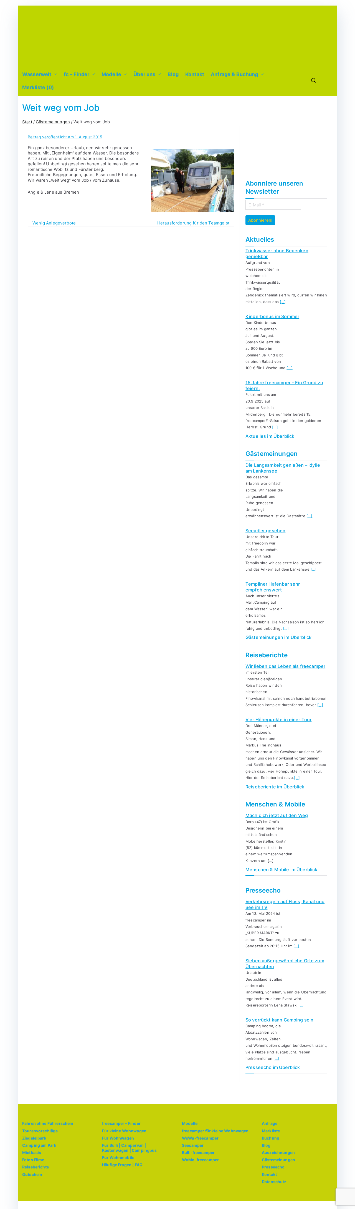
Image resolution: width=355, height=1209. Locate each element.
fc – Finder (77, 74)
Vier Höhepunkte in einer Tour (278, 719)
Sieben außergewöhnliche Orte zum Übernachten (284, 963)
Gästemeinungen (278, 1159)
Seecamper (193, 1145)
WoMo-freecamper (200, 1159)
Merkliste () (38, 87)
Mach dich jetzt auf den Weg (276, 815)
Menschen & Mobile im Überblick (281, 869)
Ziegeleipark (34, 1138)
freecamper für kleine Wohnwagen (215, 1130)
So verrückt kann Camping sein (279, 1020)
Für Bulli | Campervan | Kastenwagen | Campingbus (129, 1148)
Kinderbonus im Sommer (272, 316)
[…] (283, 301)
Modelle (111, 74)
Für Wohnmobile (118, 1157)
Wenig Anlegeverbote (54, 223)
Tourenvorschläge (40, 1130)
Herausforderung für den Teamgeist (193, 223)
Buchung (270, 1138)
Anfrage (269, 1123)
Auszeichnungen (278, 1152)
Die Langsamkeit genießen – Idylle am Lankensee (282, 468)
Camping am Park (39, 1145)
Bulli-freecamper (198, 1152)
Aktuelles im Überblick (269, 436)
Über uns (144, 74)
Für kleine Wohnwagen (124, 1130)
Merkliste (271, 1130)
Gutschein (32, 1174)
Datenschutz (274, 1181)
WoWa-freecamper (200, 1138)
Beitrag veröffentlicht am (65, 136)
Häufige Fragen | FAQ (122, 1164)
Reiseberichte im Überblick (274, 787)
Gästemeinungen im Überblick (278, 637)
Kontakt (194, 74)
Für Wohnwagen (118, 1138)
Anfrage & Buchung (234, 74)
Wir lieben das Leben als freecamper (285, 666)
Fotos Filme (33, 1159)
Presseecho (273, 1167)
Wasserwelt (37, 74)
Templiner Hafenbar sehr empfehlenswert (272, 587)
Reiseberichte (35, 1167)
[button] (54, 74)
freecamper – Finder (121, 1123)
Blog (173, 74)
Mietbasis (31, 1152)
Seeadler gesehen (265, 530)
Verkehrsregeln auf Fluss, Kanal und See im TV (284, 904)
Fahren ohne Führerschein (47, 1123)
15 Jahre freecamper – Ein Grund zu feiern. (284, 385)
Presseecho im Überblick (272, 1067)
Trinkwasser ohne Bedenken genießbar (276, 253)
